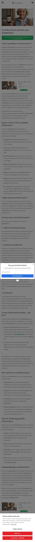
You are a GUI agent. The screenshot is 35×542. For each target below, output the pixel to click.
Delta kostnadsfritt (17, 276)
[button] (17, 265)
